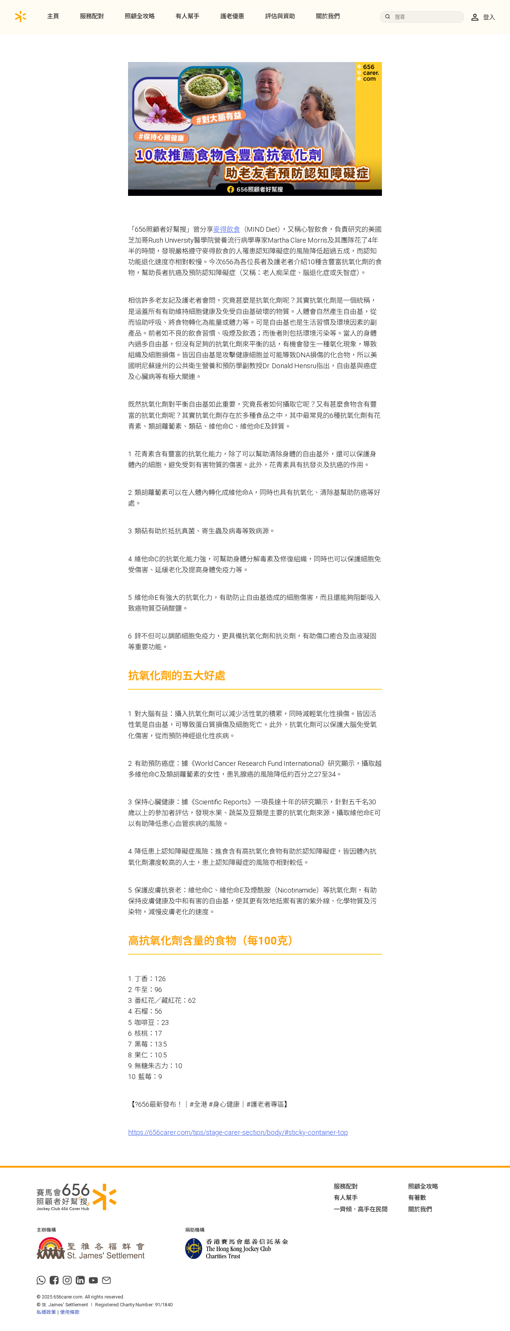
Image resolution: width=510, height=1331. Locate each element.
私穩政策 (46, 1312)
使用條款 (70, 1312)
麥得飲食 (226, 229)
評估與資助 (280, 16)
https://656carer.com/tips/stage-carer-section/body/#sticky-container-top (238, 1132)
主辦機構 (46, 1230)
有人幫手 (187, 16)
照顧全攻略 (140, 16)
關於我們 (328, 16)
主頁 (53, 16)
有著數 (417, 1197)
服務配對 (92, 16)
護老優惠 (232, 16)
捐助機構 (195, 1230)
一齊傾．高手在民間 (361, 1209)
